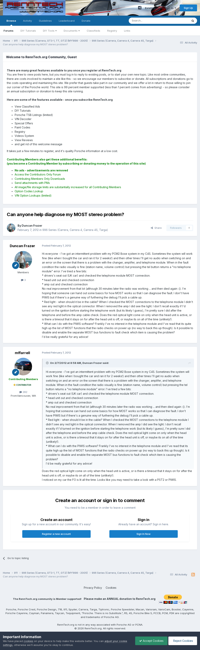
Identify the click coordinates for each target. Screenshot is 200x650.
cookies (28, 641)
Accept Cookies (152, 640)
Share (157, 227)
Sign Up (188, 7)
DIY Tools (49, 30)
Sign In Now (144, 533)
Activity (27, 20)
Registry (112, 30)
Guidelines (45, 20)
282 (24, 392)
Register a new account (56, 533)
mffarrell (22, 353)
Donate (86, 20)
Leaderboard (67, 20)
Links (127, 30)
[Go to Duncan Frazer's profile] (11, 227)
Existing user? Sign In (160, 8)
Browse (11, 20)
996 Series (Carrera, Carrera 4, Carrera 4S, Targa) (75, 230)
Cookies (111, 587)
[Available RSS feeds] (193, 574)
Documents (71, 30)
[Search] (192, 21)
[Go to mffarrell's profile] (23, 366)
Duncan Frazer (22, 246)
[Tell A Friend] (139, 8)
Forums (8, 30)
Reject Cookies (182, 640)
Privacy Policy (93, 587)
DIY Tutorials (28, 30)
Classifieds (93, 30)
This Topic (177, 20)
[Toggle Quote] (47, 362)
